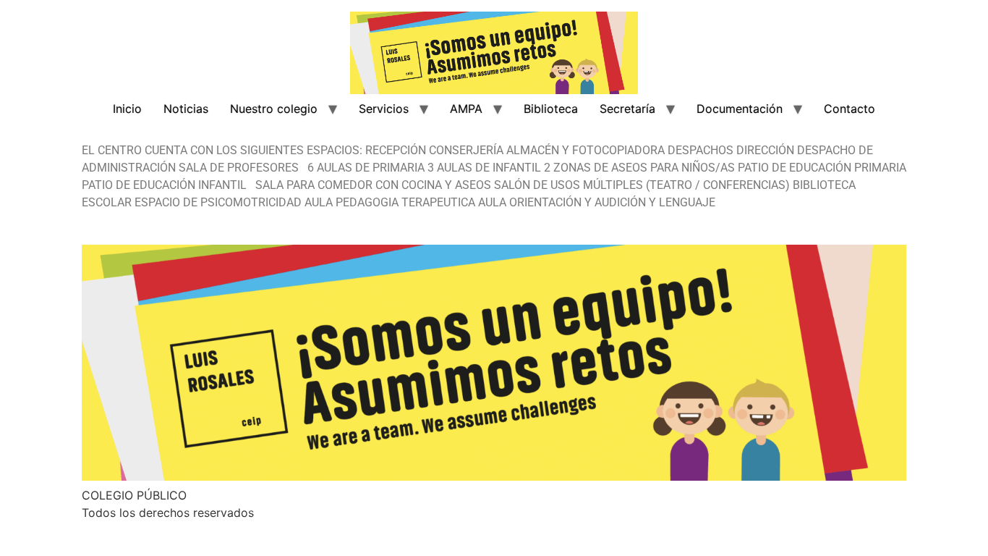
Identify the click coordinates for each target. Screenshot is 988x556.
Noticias (185, 108)
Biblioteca (551, 108)
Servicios (384, 108)
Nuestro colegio (274, 108)
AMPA (466, 108)
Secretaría (627, 108)
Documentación (740, 108)
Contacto (849, 108)
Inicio (127, 108)
